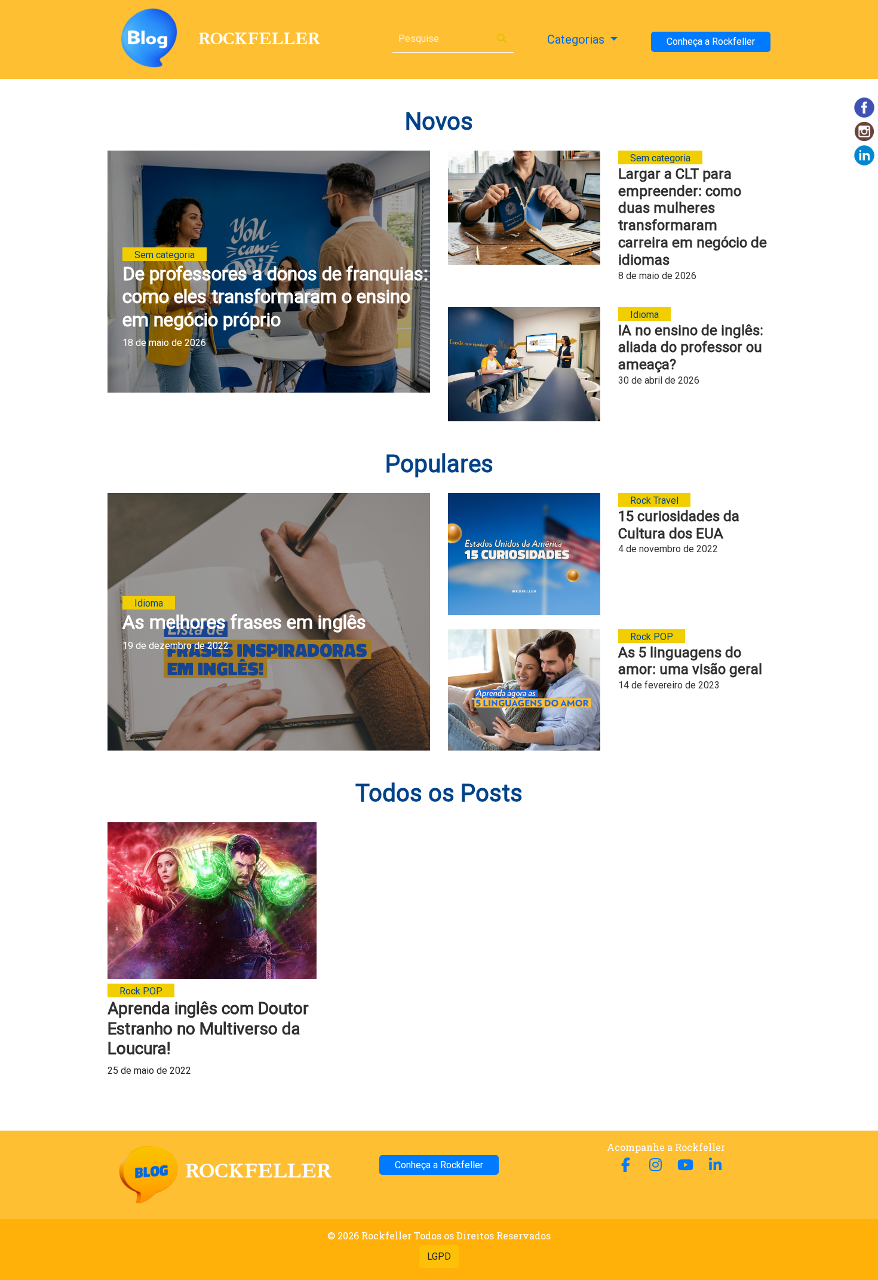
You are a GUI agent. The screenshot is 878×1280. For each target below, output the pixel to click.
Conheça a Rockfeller (711, 41)
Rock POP (651, 636)
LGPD (439, 1256)
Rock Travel (654, 500)
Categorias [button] (577, 39)
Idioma (644, 314)
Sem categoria (164, 255)
